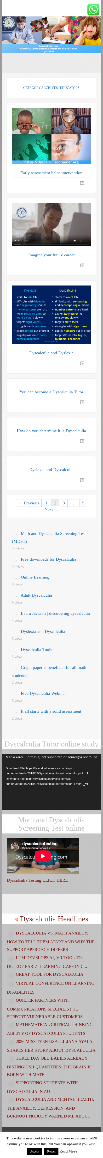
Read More (68, 1151)
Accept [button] (34, 1151)
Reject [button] (51, 1151)
